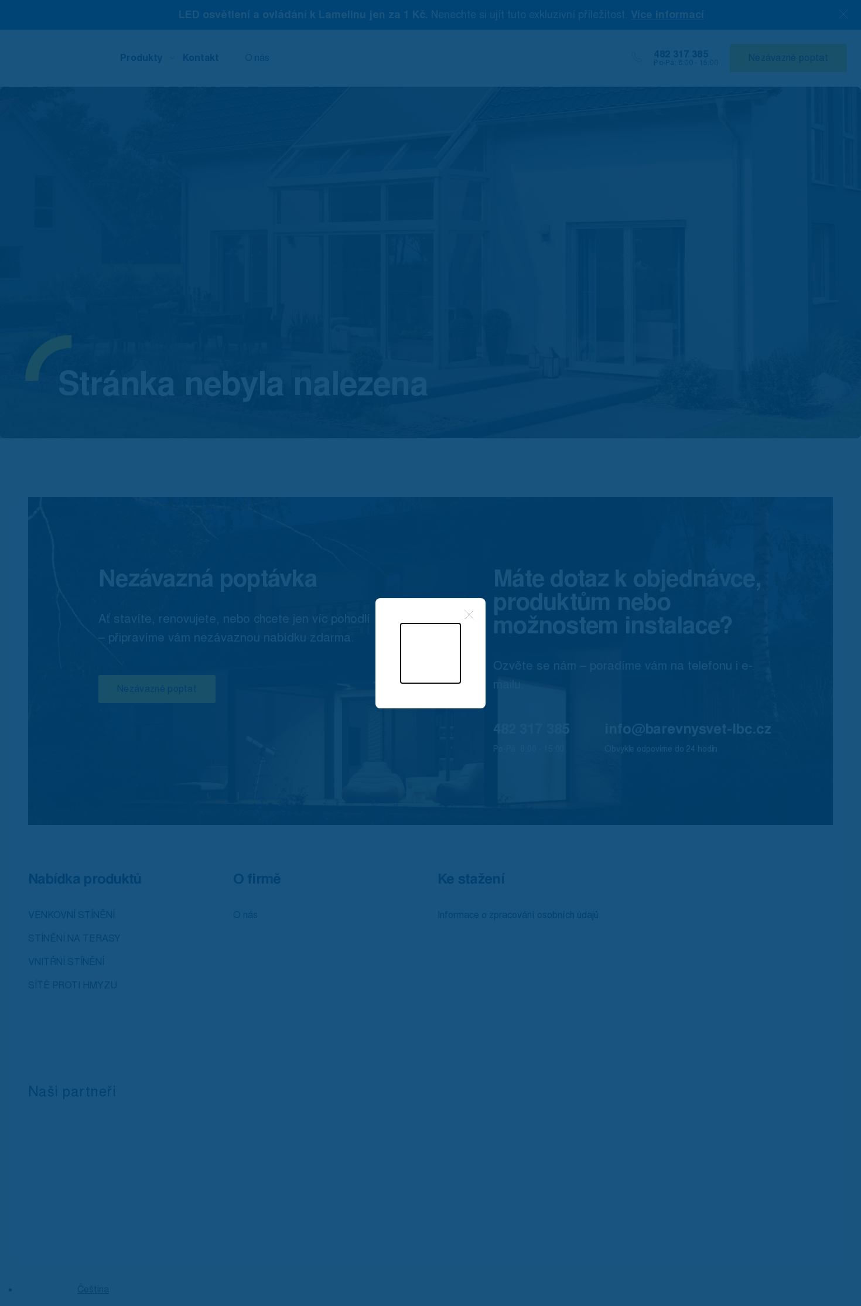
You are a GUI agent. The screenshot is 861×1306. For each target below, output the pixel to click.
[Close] (469, 614)
